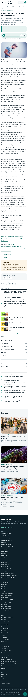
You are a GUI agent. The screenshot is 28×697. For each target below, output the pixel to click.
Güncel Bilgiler (4, 597)
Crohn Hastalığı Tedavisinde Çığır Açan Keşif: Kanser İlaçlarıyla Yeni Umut (15, 400)
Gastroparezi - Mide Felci (7, 595)
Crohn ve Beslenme (6, 580)
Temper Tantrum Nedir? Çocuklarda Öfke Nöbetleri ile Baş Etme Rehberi (14, 393)
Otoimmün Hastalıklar (6, 610)
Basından (14, 352)
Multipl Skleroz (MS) (6, 608)
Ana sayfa (3, 6)
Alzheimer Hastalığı (5, 538)
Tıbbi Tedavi (4, 637)
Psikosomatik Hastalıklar (7, 617)
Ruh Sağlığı (3, 619)
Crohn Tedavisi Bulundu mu (7, 573)
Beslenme (3, 668)
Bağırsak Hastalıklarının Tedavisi (8, 546)
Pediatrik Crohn (5, 613)
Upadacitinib (4, 641)
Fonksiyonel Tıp (5, 591)
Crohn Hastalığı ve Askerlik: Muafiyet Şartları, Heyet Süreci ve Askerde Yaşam (15, 379)
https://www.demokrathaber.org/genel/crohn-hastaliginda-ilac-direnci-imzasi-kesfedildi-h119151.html (12, 239)
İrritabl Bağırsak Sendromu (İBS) (8, 663)
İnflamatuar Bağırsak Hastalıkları (8, 661)
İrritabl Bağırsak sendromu (7, 666)
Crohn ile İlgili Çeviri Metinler (8, 577)
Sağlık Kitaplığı (4, 624)
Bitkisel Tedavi (4, 555)
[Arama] (25, 2)
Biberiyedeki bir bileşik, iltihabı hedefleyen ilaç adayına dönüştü (14, 383)
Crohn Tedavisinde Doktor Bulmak (9, 575)
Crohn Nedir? (14, 366)
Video (2, 644)
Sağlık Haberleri (14, 363)
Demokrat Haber (19, 233)
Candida (3, 558)
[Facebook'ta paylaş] (12, 283)
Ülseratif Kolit (4, 657)
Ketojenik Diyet (4, 604)
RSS (2, 681)
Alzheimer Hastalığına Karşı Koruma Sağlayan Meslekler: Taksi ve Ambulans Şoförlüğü (15, 292)
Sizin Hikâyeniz (4, 630)
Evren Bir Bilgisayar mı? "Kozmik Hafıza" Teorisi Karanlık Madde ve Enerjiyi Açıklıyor (14, 300)
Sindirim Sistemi (5, 628)
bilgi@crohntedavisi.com (7, 527)
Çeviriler (3, 652)
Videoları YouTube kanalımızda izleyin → (10, 333)
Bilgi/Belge (14, 355)
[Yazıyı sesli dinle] (3, 35)
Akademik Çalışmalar (14, 361)
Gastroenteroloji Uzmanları (7, 593)
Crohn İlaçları (4, 584)
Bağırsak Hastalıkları (6, 544)
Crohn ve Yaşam (14, 358)
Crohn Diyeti (4, 562)
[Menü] (2, 2)
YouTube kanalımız (5, 683)
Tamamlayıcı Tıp (5, 633)
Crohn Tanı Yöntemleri (11, 6)
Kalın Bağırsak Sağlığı (6, 602)
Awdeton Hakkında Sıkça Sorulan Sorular (14, 295)
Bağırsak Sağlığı (5, 549)
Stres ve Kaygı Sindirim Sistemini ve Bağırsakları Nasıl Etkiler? (13, 397)
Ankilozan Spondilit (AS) (6, 540)
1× (21, 35)
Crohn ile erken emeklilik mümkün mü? (13, 376)
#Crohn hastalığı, (7, 254)
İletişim (3, 676)
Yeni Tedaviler (14, 343)
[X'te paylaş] (9, 283)
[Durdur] (25, 35)
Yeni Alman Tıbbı (5, 646)
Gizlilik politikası (5, 679)
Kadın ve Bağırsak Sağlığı (7, 599)
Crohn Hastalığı (4, 564)
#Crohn (5, 257)
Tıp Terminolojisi (5, 639)
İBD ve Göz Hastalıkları (6, 659)
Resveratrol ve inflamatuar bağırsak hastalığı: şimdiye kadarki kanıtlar (15, 387)
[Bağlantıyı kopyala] (15, 283)
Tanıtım (3, 635)
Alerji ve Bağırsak (5, 535)
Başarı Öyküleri (4, 551)
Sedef (2, 626)
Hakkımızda (4, 674)
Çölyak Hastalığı (5, 655)
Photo (2, 615)
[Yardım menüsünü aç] (25, 694)
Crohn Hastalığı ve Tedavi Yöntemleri (13, 297)
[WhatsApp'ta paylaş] (6, 283)
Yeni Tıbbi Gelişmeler (14, 346)
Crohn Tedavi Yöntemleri (14, 349)
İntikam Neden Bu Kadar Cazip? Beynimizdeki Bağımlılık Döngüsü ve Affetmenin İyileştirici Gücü (15, 305)
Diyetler (3, 586)
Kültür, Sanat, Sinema (6, 606)
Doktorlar (3, 588)
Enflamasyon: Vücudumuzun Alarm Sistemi (14, 390)
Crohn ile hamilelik (8, 374)
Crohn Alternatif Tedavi (6, 560)
